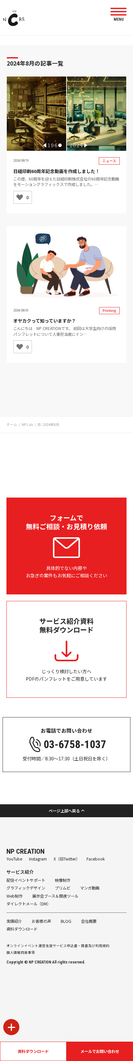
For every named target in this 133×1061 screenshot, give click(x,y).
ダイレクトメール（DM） (28, 904)
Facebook (96, 859)
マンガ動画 (89, 888)
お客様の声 (41, 921)
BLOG (66, 921)
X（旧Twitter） (67, 859)
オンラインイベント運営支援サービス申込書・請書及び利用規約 (57, 945)
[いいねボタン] (20, 197)
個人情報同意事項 (20, 952)
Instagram (38, 859)
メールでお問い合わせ (99, 1051)
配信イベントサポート (25, 880)
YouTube (14, 859)
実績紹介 (14, 921)
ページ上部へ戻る (64, 811)
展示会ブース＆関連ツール (55, 896)
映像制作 (62, 880)
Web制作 (14, 896)
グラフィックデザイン (25, 888)
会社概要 (89, 921)
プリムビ (62, 888)
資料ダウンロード (33, 1051)
